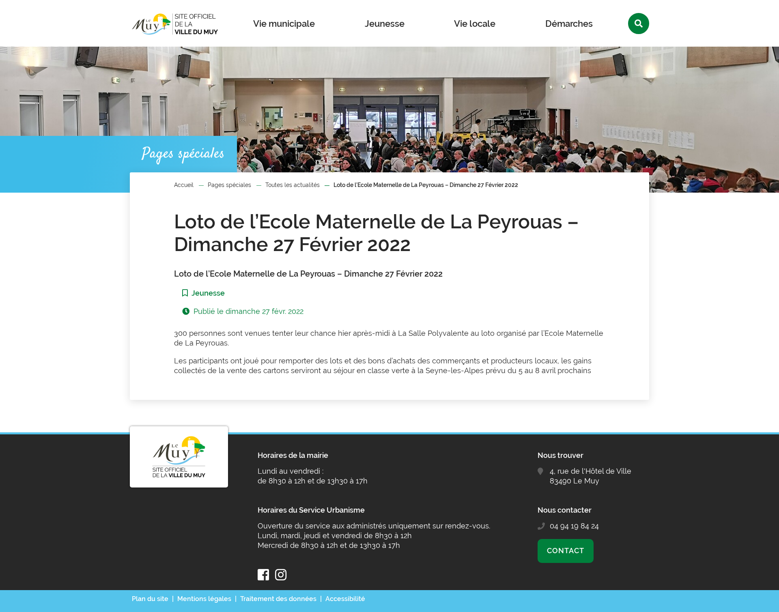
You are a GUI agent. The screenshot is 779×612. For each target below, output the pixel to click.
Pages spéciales (229, 185)
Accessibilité (345, 599)
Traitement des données (278, 599)
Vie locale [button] (474, 23)
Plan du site (150, 599)
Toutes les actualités (292, 185)
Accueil (184, 185)
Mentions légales (204, 599)
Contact (565, 550)
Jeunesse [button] (385, 23)
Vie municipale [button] (284, 23)
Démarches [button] (569, 23)
